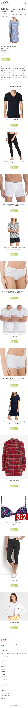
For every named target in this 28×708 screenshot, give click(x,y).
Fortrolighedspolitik (5, 695)
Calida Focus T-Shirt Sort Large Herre (14, 119)
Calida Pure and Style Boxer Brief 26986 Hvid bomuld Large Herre (14, 204)
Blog (2, 688)
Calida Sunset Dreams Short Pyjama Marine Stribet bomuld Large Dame (14, 248)
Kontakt (3, 690)
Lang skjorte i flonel (14, 480)
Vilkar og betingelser (6, 693)
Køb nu (5, 59)
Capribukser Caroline (14, 580)
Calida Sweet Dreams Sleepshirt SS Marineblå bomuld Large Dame (14, 422)
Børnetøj (3, 669)
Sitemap (3, 698)
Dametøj (3, 671)
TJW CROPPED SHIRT (14, 622)
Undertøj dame (4, 676)
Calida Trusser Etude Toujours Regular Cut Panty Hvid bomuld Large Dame (14, 292)
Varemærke (10, 46)
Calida (14, 46)
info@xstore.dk (4, 656)
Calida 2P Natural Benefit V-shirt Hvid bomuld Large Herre (14, 335)
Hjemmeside (4, 13)
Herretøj (3, 674)
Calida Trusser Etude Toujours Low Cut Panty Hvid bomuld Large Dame (14, 379)
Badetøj (3, 664)
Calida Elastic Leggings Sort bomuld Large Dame (14, 162)
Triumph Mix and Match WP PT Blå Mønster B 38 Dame (14, 523)
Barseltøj (3, 666)
